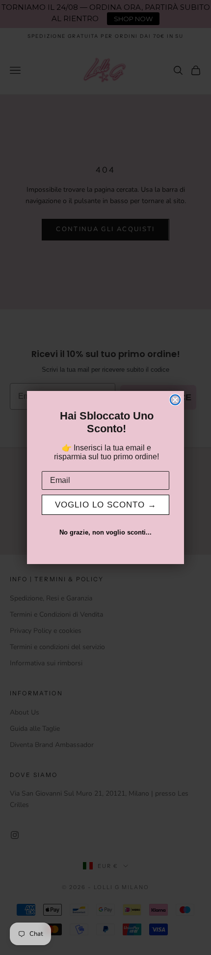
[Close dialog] (175, 400)
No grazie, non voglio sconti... (105, 532)
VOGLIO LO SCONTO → (106, 504)
